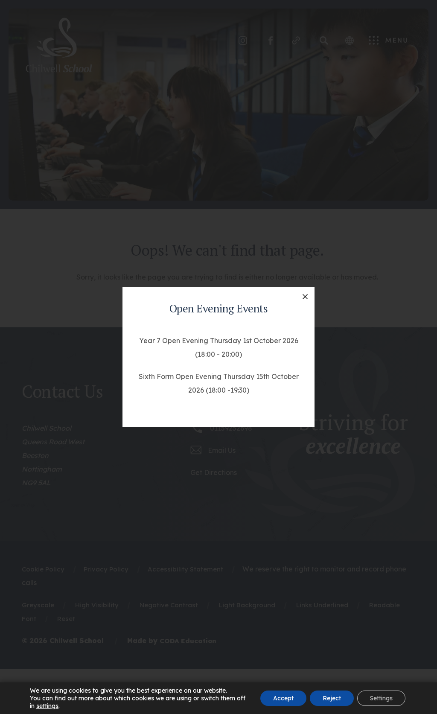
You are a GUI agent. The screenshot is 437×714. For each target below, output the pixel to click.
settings (47, 706)
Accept (283, 698)
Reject (332, 698)
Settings (381, 698)
